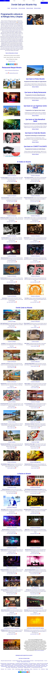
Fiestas (31, 669)
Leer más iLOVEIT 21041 (34, 282)
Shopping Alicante (26, 667)
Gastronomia (35, 669)
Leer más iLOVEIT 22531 (11, 593)
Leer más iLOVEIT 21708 (34, 241)
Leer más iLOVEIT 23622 (11, 613)
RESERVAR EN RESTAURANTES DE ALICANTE (24, 655)
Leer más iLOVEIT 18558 (11, 181)
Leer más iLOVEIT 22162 (11, 634)
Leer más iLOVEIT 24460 (11, 533)
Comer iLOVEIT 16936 (35, 387)
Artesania (2, 669)
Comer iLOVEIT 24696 (11, 387)
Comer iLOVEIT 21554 (35, 407)
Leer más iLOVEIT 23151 (34, 513)
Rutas (24, 670)
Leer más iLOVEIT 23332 (11, 221)
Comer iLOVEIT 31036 (35, 327)
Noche (43, 0)
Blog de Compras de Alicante (6, 660)
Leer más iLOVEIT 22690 (11, 282)
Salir (14, 0)
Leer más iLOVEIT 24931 (34, 613)
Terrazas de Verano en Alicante (36, 667)
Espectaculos (17, 669)
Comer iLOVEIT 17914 (11, 367)
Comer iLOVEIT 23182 (35, 346)
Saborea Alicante (14, 667)
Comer (24, 0)
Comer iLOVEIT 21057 (11, 427)
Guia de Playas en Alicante (40, 665)
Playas (46, 669)
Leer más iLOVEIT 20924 (11, 241)
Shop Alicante (20, 667)
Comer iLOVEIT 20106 (11, 407)
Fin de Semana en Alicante (19, 665)
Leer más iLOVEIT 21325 (11, 302)
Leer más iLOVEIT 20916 (34, 302)
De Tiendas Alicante (32, 663)
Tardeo (33, 0)
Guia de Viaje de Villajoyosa (21, 666)
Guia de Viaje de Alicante (39, 660)
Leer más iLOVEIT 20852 (34, 261)
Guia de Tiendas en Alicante (17, 660)
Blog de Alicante (3, 663)
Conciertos (9, 669)
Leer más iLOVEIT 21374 (34, 533)
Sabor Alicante (43, 666)
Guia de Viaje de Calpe (11, 666)
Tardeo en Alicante (29, 8)
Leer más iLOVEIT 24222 (11, 513)
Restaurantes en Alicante (26, 661)
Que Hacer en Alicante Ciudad (24, 658)
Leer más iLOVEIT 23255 (34, 634)
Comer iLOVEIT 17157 (35, 427)
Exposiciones (26, 669)
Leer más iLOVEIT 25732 (11, 261)
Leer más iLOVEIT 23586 (34, 221)
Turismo (28, 670)
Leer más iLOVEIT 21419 (34, 593)
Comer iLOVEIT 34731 (11, 327)
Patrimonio (42, 669)
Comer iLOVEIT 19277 (35, 448)
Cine (5, 669)
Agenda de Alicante (11, 61)
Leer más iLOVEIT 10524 (34, 553)
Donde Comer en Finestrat (27, 664)
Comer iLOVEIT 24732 (35, 366)
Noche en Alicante (37, 8)
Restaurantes (20, 670)
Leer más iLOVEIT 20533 (11, 553)
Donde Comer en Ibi (36, 664)
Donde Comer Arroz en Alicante (42, 663)
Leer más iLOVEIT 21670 (11, 201)
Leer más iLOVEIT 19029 (11, 493)
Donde (5, 0)
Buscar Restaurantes (44, 2)
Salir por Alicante (14, 8)
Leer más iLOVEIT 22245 (34, 573)
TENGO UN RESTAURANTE (39, 650)
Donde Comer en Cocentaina (16, 664)
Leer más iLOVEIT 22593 (34, 181)
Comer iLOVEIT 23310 (11, 468)
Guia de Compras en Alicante (29, 660)
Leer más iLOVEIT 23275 (11, 573)
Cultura (13, 669)
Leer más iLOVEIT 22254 (34, 201)
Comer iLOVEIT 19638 (11, 347)
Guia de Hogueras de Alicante (29, 665)
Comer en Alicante (21, 8)
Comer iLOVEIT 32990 (11, 448)
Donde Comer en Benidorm (6, 664)
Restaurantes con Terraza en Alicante (33, 666)
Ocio (39, 669)
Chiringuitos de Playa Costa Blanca (21, 663)
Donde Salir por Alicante (8, 665)
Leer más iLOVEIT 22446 (34, 493)
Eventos (22, 669)
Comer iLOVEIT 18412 (35, 468)
